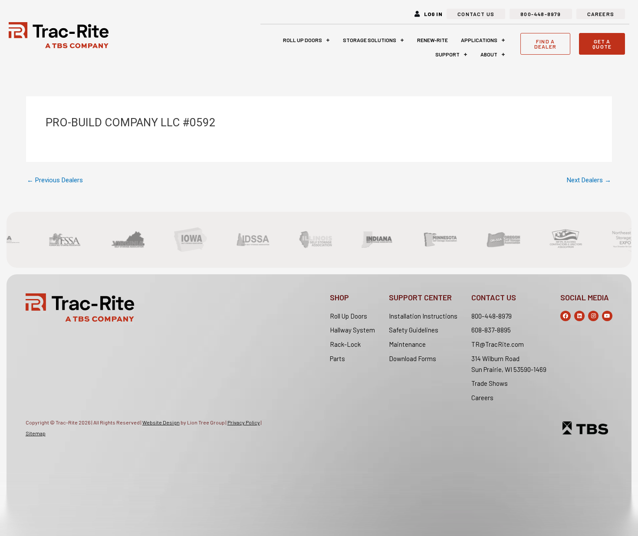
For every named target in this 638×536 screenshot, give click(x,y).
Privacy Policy (243, 422)
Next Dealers (589, 180)
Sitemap (36, 433)
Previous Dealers (55, 180)
